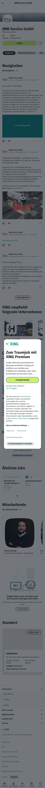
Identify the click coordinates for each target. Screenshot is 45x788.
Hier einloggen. (11, 388)
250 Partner (26, 397)
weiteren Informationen (19, 418)
